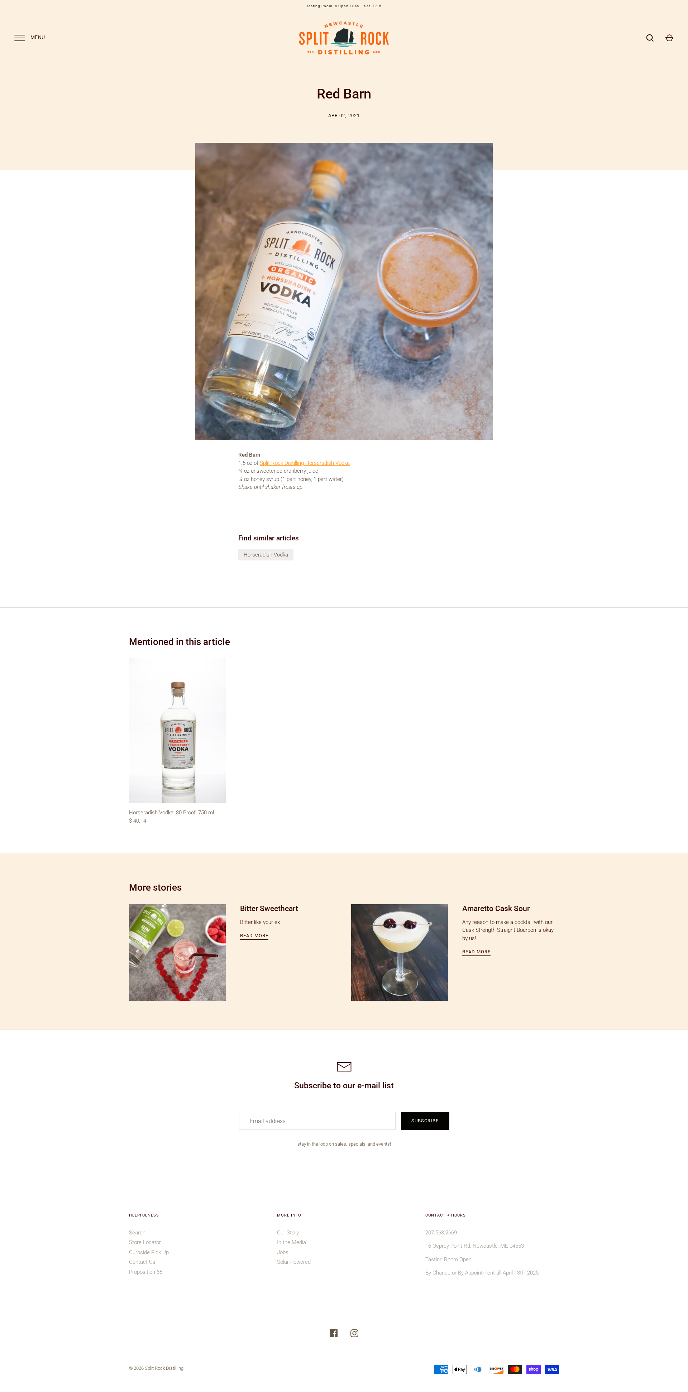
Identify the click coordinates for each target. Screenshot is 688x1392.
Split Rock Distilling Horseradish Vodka (305, 463)
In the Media (291, 1242)
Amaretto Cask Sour (496, 908)
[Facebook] (334, 1334)
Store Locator (145, 1242)
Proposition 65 (145, 1272)
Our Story (288, 1232)
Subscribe (425, 1120)
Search (137, 1232)
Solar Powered (294, 1262)
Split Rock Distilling (164, 1368)
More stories (155, 887)
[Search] (650, 38)
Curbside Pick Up (149, 1252)
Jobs (282, 1252)
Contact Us (142, 1262)
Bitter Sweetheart (269, 908)
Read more (254, 935)
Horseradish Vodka (266, 554)
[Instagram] (354, 1334)
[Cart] (669, 38)
